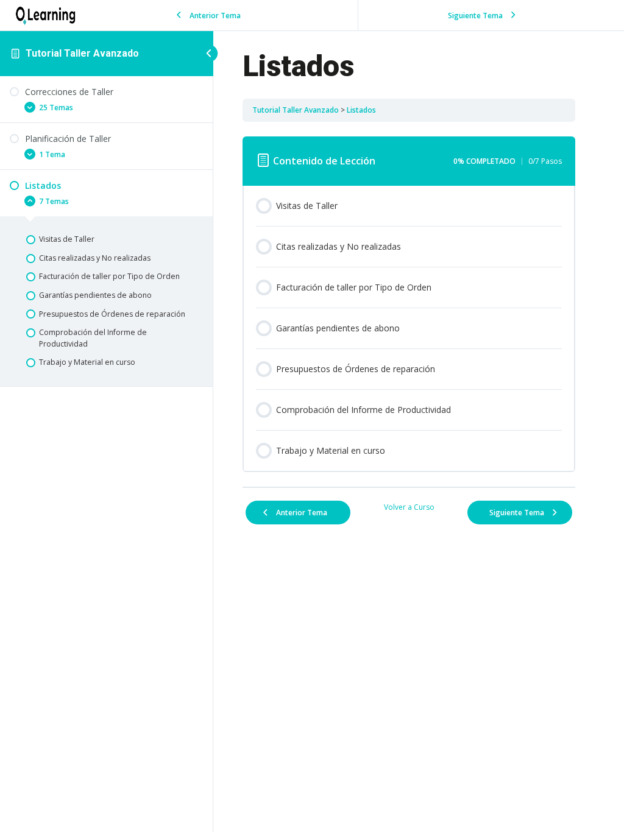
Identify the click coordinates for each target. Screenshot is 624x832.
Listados (361, 110)
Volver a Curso (409, 507)
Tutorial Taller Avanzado (82, 53)
